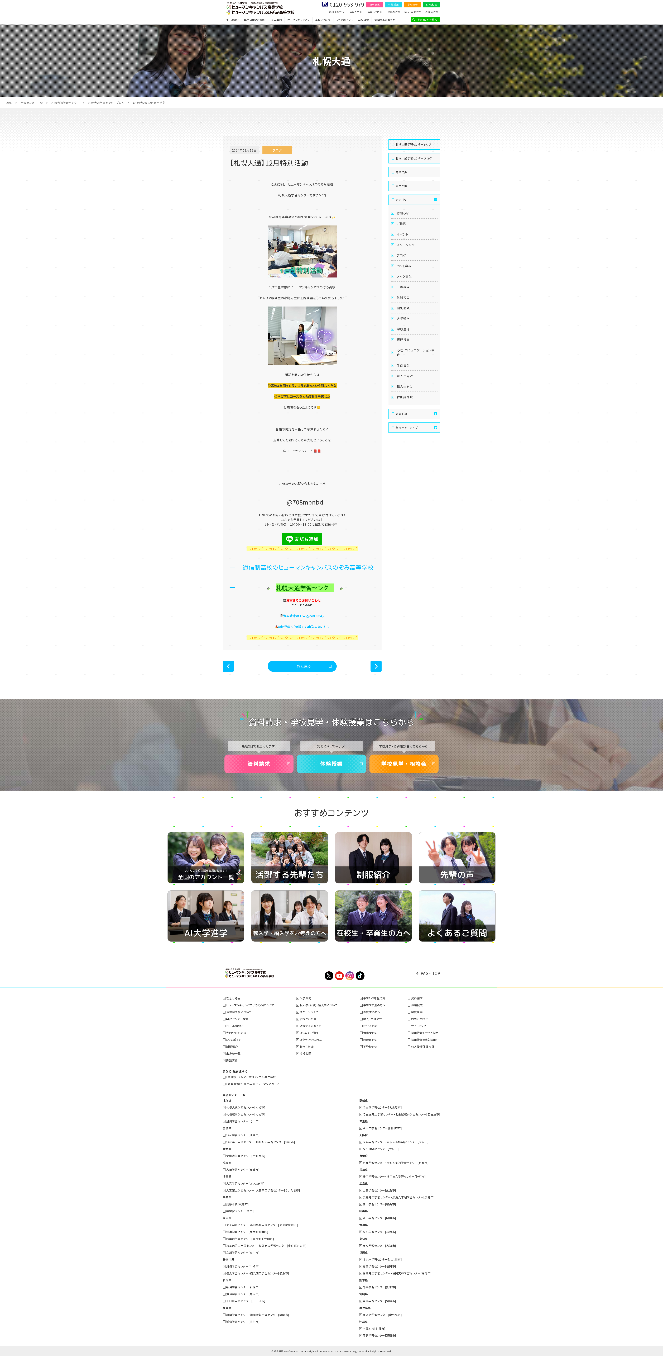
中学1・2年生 (374, 12)
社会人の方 (370, 1026)
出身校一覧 (233, 1053)
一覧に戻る (302, 665)
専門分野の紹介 (236, 1033)
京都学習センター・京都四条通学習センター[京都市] (396, 1163)
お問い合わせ (419, 1019)
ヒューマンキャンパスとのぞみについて (250, 1005)
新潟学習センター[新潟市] (243, 1287)
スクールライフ (309, 1012)
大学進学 (403, 318)
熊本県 (363, 1280)
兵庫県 (363, 1169)
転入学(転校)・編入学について (319, 1005)
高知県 (363, 1239)
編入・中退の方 (412, 12)
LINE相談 (431, 4)
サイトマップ (418, 1026)
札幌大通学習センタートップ (413, 144)
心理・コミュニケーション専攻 (415, 352)
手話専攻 (403, 365)
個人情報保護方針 (422, 1046)
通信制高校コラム (311, 1040)
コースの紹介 (234, 1026)
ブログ (401, 255)
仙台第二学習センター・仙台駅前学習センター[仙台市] (260, 1142)
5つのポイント (344, 20)
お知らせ (403, 213)
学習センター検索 (427, 19)
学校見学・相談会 (404, 763)
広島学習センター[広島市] (379, 1190)
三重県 (363, 1121)
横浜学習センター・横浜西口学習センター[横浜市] (257, 1273)
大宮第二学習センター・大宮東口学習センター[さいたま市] (263, 1190)
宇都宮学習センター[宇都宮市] (245, 1156)
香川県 (363, 1225)
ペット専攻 (404, 265)
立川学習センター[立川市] (243, 1252)
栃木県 (227, 1149)
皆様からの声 (308, 1019)
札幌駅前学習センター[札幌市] (245, 1114)
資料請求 (374, 4)
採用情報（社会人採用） (425, 1033)
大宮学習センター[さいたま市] (245, 1183)
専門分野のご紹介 (255, 20)
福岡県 (363, 1252)
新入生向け (405, 376)
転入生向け (405, 386)
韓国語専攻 (405, 397)
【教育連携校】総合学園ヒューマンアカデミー (254, 1084)
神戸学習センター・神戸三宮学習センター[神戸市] (394, 1176)
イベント (402, 234)
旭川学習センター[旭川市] (243, 1121)
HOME (7, 103)
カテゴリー (402, 200)
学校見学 (412, 4)
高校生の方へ (336, 12)
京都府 (363, 1156)
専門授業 (403, 339)
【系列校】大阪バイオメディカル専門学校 (251, 1077)
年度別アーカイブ (407, 428)
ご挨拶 (401, 223)
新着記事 (401, 414)
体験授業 (393, 4)
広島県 (363, 1183)
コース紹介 (232, 20)
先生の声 (401, 186)
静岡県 (227, 1308)
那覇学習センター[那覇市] (379, 1335)
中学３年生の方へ (374, 1005)
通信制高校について (239, 1012)
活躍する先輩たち (384, 20)
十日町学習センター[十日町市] (245, 1301)
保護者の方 (393, 12)
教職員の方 (431, 12)
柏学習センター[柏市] (240, 1211)
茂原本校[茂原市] (237, 1204)
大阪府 (363, 1135)
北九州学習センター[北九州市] (382, 1259)
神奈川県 (228, 1259)
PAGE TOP (430, 973)
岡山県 (363, 1211)
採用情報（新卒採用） (424, 1040)
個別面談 (403, 308)
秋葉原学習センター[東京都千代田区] (250, 1239)
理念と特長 (233, 998)
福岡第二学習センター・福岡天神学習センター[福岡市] (397, 1273)
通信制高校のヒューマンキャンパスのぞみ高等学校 (308, 567)
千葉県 (227, 1197)
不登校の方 (370, 1046)
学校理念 (363, 20)
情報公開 (305, 1053)
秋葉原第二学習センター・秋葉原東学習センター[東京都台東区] (266, 1246)
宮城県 (227, 1128)
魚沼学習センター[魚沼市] (243, 1294)
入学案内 (276, 20)
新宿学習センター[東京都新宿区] (247, 1232)
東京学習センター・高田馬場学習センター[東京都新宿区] (262, 1225)
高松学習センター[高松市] (379, 1232)
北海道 (227, 1100)
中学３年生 (356, 12)
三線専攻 (403, 287)
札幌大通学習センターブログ (106, 103)
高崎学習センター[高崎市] (243, 1169)
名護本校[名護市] (374, 1328)
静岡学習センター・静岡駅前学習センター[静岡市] (257, 1315)
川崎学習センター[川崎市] (243, 1266)
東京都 (227, 1218)
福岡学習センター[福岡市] (379, 1266)
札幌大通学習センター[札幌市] (245, 1107)
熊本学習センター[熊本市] (379, 1287)
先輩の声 (401, 172)
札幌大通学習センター (65, 103)
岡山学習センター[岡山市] (379, 1218)
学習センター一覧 (32, 103)
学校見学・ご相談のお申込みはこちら (304, 626)
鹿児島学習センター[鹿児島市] (382, 1315)
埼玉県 (227, 1176)
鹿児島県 (365, 1308)
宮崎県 (363, 1294)
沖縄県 (363, 1322)
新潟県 (227, 1280)
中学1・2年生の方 (374, 998)
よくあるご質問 (309, 1033)
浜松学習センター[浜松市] (243, 1322)
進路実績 (232, 1060)
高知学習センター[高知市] (379, 1246)
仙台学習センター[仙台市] (243, 1135)
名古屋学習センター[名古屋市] (382, 1107)
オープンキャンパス (298, 20)
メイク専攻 (404, 276)
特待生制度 (307, 1046)
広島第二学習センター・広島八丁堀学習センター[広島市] (399, 1197)
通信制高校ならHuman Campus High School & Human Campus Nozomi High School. (320, 1351)
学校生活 (403, 329)
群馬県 (227, 1163)
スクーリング (405, 244)
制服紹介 (232, 1046)
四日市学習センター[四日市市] (382, 1128)
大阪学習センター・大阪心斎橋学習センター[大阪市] (396, 1142)
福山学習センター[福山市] (379, 1204)
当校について (323, 20)
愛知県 (363, 1100)
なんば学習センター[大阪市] (381, 1149)
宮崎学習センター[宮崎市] (379, 1301)
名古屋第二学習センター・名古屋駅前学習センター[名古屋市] (401, 1114)
